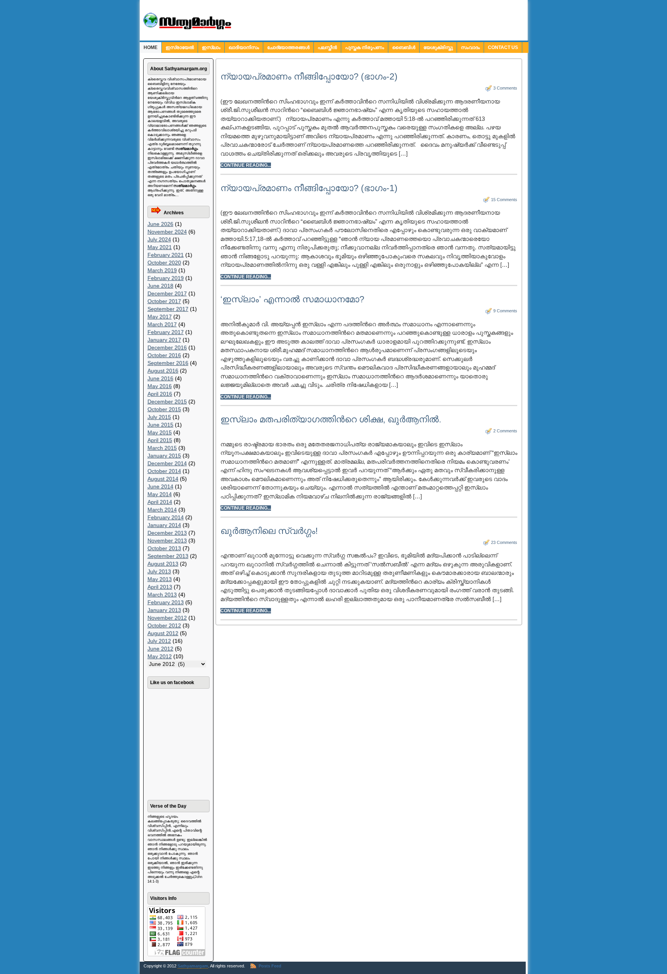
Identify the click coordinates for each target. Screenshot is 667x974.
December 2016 (167, 347)
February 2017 (165, 332)
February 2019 (165, 278)
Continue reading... (245, 165)
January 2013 (164, 610)
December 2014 (167, 463)
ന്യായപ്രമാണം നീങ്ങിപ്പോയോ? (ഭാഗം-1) (309, 188)
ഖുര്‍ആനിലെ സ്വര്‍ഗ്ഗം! (269, 531)
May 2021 (159, 247)
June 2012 (160, 648)
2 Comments (505, 431)
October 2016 (164, 355)
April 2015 (159, 440)
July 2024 (159, 239)
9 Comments (505, 310)
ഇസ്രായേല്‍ (180, 47)
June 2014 (160, 486)
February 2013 (165, 602)
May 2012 (159, 656)
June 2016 (160, 378)
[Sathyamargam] (186, 28)
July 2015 (159, 417)
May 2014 (159, 494)
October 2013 (164, 548)
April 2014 (159, 502)
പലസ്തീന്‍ (327, 47)
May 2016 (159, 386)
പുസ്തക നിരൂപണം (364, 47)
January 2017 (164, 340)
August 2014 (162, 479)
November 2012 (167, 618)
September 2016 (167, 363)
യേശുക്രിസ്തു (438, 47)
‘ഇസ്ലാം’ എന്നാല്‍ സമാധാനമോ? (292, 299)
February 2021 (165, 255)
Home (150, 47)
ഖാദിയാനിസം (244, 47)
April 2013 (159, 587)
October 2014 (164, 471)
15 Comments (504, 199)
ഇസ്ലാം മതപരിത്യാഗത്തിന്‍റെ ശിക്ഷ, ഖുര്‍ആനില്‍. (330, 419)
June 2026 (160, 224)
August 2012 (162, 633)
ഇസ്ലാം (211, 47)
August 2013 (162, 564)
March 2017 (162, 324)
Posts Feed (270, 966)
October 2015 (164, 409)
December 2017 (167, 293)
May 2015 (159, 432)
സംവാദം (470, 47)
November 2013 (167, 540)
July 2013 (159, 571)
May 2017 (159, 316)
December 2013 (167, 533)
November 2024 (167, 232)
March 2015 (162, 448)
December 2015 (167, 401)
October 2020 (164, 262)
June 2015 (160, 425)
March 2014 (162, 509)
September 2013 (167, 556)
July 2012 (159, 641)
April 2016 (159, 394)
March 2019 (162, 270)
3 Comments (505, 88)
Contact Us (503, 47)
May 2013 (159, 579)
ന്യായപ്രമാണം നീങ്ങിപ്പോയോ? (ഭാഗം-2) (309, 76)
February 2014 (165, 517)
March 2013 (162, 594)
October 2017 (164, 301)
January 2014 (164, 525)
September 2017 (167, 309)
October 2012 (164, 625)
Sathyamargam (193, 966)
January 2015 (164, 455)
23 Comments (504, 542)
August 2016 (162, 371)
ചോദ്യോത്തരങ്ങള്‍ (288, 47)
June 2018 (160, 286)
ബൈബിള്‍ (403, 47)
